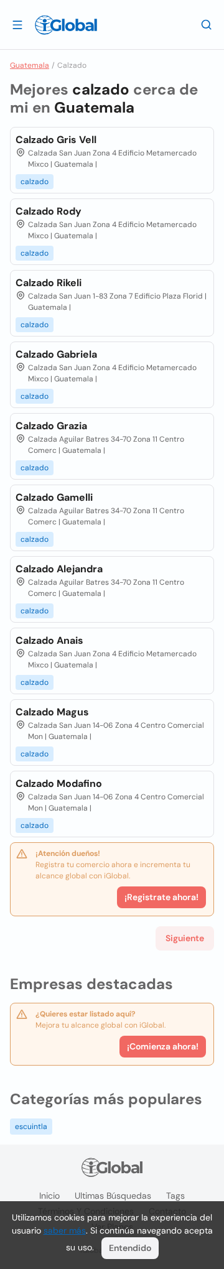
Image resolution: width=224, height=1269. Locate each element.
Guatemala (29, 65)
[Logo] (66, 24)
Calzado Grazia (51, 425)
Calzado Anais (49, 640)
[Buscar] (206, 24)
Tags (175, 1195)
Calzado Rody (49, 211)
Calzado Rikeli (49, 282)
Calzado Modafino (59, 783)
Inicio (49, 1195)
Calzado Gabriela (56, 354)
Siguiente (185, 938)
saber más (65, 1230)
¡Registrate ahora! (161, 897)
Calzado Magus (52, 711)
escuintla (31, 1127)
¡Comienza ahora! (162, 1046)
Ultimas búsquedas (113, 1195)
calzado (35, 182)
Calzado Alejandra (59, 568)
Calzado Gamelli (54, 497)
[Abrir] (17, 24)
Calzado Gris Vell (56, 139)
